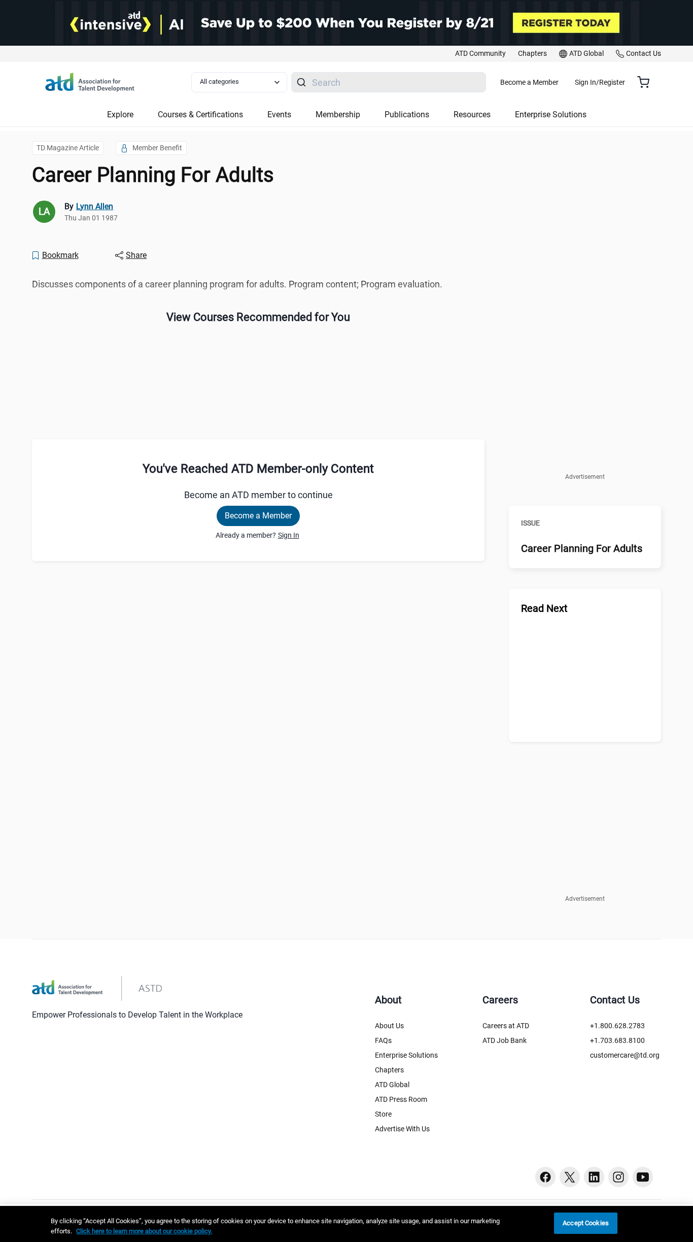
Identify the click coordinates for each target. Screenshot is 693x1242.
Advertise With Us (402, 1129)
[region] (346, 1224)
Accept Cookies (586, 1223)
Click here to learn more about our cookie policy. (144, 1231)
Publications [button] (407, 114)
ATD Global (392, 1085)
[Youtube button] (643, 1177)
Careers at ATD (505, 1026)
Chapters (389, 1070)
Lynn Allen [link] (94, 206)
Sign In (288, 535)
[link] (480, 54)
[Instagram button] (618, 1177)
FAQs (383, 1040)
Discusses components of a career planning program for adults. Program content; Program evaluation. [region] (237, 284)
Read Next (544, 608)
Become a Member (529, 82)
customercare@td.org (625, 1055)
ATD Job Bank (504, 1040)
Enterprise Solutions (406, 1055)
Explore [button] (120, 114)
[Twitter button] (570, 1177)
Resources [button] (472, 114)
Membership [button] (338, 114)
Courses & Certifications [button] (200, 114)
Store (383, 1114)
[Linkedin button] (594, 1177)
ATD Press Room (401, 1099)
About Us (389, 1026)
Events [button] (279, 114)
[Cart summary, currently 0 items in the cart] (647, 82)
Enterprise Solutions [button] (550, 114)
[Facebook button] (545, 1177)
